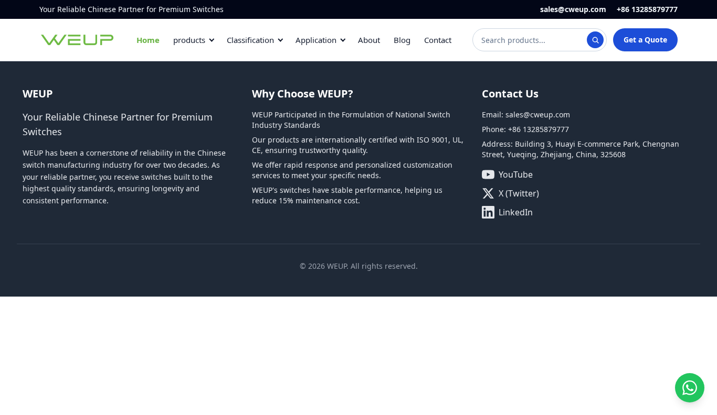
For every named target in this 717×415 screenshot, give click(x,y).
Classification (250, 40)
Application (316, 40)
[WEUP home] (77, 39)
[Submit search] (595, 39)
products (189, 40)
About (369, 40)
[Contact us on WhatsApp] (689, 387)
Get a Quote (645, 40)
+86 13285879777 (647, 9)
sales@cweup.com (573, 9)
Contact (437, 40)
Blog (402, 40)
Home (148, 40)
